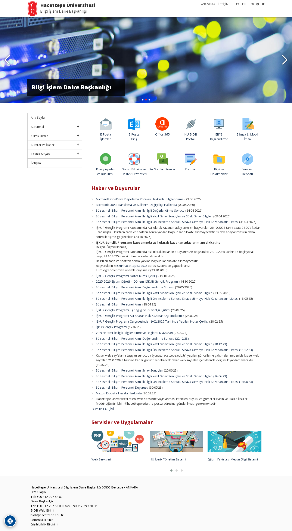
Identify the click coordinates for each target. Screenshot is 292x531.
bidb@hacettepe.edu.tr (47, 515)
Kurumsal (37, 127)
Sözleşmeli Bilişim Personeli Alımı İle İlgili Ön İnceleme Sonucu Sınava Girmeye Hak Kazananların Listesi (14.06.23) (174, 382)
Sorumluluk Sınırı (42, 520)
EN (244, 4)
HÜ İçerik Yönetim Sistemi (168, 459)
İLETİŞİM (223, 4)
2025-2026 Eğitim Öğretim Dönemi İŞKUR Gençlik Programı (137, 281)
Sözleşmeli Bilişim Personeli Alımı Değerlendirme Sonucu (135, 287)
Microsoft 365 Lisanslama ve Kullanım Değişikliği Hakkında (136, 205)
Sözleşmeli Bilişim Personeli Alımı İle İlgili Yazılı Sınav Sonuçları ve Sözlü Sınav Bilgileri (154, 216)
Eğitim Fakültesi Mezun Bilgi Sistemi (233, 459)
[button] (285, 60)
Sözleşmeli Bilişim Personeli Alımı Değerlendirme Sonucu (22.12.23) (142, 338)
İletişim (36, 163)
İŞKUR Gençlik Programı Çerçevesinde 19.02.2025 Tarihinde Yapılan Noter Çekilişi (152, 321)
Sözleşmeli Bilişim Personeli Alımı (119, 304)
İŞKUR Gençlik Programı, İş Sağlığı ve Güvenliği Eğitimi (133, 310)
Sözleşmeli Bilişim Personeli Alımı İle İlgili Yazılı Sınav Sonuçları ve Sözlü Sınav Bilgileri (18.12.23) (161, 344)
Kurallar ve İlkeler (42, 145)
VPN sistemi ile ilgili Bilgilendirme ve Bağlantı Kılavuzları (134, 333)
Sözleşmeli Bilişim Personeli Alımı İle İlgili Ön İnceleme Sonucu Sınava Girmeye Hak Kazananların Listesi (167, 222)
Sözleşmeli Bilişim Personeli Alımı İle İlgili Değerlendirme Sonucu (140, 210)
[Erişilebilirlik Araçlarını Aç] (10, 521)
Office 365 (162, 134)
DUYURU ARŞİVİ (102, 409)
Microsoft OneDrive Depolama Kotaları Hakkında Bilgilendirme (140, 199)
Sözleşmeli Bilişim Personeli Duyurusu (122, 387)
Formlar (190, 169)
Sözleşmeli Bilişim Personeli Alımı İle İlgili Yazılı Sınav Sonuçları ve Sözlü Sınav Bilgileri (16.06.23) (161, 376)
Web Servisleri (101, 459)
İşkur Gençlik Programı (111, 327)
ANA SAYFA (208, 4)
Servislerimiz (39, 136)
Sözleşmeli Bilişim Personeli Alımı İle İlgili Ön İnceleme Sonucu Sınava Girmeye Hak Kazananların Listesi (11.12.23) (174, 350)
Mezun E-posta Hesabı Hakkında (119, 393)
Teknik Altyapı (40, 154)
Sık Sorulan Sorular (162, 169)
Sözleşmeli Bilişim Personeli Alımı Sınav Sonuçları (129, 370)
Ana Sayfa (38, 117)
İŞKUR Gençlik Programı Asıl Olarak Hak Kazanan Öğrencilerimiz (140, 316)
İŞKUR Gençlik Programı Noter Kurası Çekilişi (127, 276)
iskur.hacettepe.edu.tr (132, 266)
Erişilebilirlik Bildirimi (44, 524)
